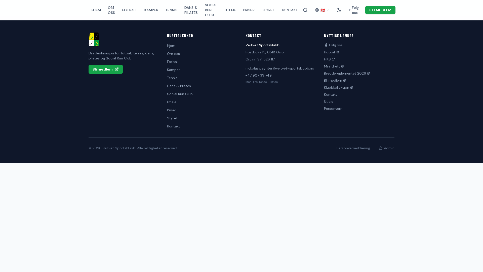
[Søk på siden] (305, 10)
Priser (249, 10)
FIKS (327, 59)
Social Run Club (211, 10)
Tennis (171, 10)
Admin (389, 148)
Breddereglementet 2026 (345, 73)
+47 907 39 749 (259, 75)
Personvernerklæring (353, 148)
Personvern (333, 108)
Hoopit (329, 52)
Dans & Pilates (191, 10)
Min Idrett (332, 66)
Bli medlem (380, 10)
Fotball (129, 10)
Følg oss (336, 45)
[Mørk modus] (338, 10)
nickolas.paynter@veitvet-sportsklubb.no (280, 68)
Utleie (230, 10)
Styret (268, 10)
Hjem (96, 10)
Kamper (151, 10)
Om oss (111, 10)
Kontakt (290, 10)
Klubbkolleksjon (336, 87)
